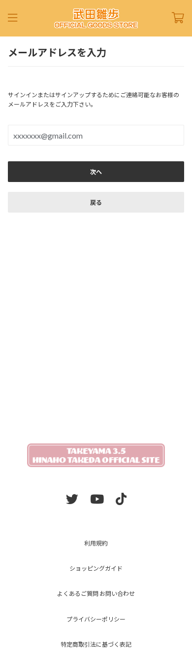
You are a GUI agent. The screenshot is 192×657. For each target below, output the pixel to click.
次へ (96, 172)
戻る (96, 202)
